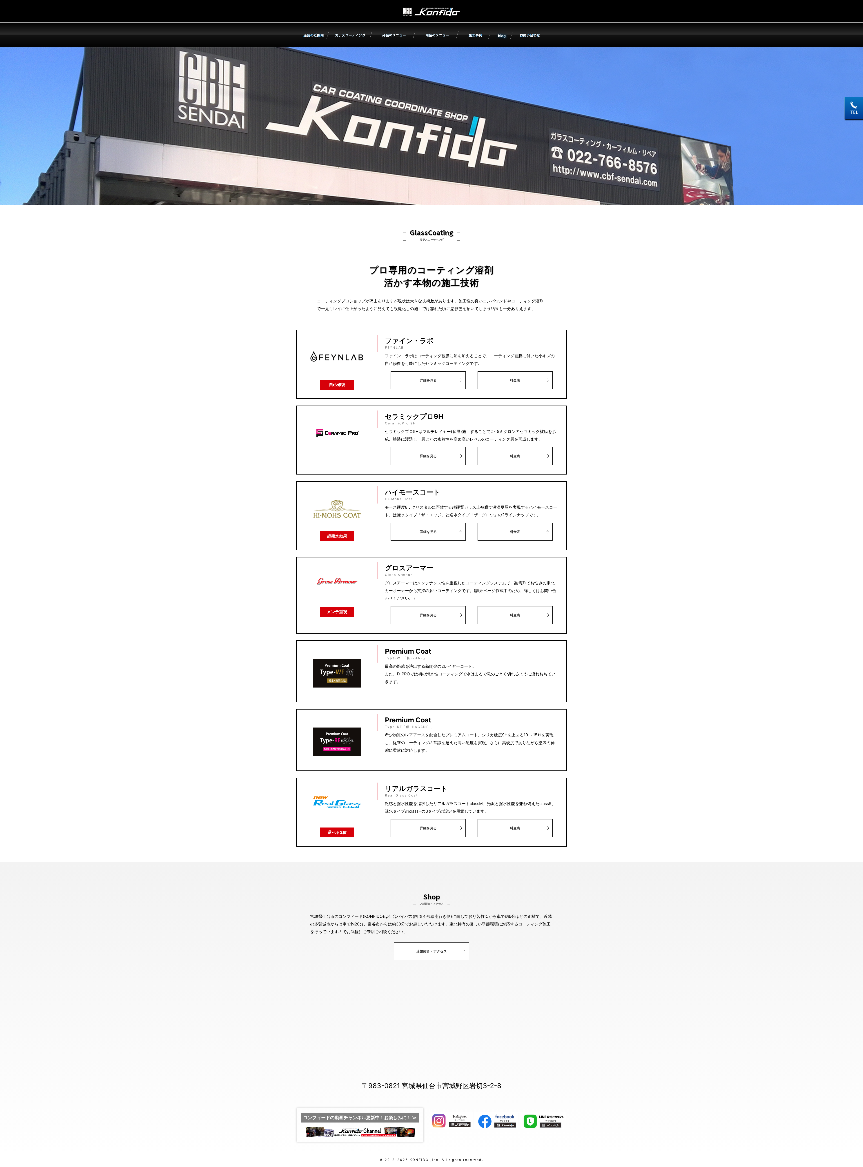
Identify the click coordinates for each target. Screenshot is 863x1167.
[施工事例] (474, 36)
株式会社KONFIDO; (431, 12)
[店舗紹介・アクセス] (313, 36)
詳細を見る (428, 380)
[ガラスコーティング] (350, 36)
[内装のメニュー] (436, 36)
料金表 (515, 380)
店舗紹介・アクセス (431, 951)
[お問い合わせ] (529, 36)
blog (502, 35)
